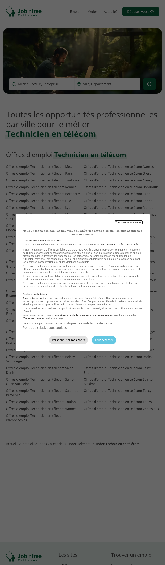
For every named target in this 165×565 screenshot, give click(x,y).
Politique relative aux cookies (45, 327)
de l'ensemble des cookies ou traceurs (73, 249)
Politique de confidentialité (82, 323)
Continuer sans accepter (128, 222)
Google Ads (91, 298)
